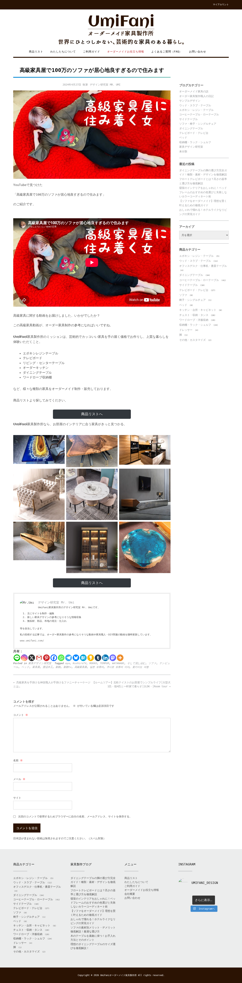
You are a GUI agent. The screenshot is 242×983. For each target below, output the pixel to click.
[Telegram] (68, 657)
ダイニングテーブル (191, 128)
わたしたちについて (63, 51)
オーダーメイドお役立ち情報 (125, 51)
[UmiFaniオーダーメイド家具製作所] (121, 29)
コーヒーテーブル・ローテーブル (199, 114)
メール (19, 779)
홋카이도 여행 (140, 667)
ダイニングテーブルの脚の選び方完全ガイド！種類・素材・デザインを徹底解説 (93, 882)
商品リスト (36, 51)
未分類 (183, 151)
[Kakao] (90, 657)
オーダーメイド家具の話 (193, 91)
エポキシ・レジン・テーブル (196, 109)
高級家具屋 (80, 667)
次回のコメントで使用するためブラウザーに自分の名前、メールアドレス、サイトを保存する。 (75, 816)
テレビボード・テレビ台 (193, 132)
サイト (17, 797)
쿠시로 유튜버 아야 (118, 667)
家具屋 (36, 667)
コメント (20, 714)
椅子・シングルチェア (192, 299)
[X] (31, 657)
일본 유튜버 (97, 667)
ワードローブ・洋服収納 (193, 319)
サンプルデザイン (189, 100)
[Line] (17, 657)
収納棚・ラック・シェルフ (195, 142)
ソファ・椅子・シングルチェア (197, 123)
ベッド (25, 667)
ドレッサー (185, 329)
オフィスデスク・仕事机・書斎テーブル (203, 265)
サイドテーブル (188, 119)
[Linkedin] (105, 657)
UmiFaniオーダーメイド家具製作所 (118, 975)
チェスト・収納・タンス (193, 314)
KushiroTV (79, 663)
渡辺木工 (48, 667)
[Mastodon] (112, 657)
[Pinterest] (46, 657)
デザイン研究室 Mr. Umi (105, 84)
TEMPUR (104, 663)
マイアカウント (221, 4)
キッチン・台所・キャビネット (197, 309)
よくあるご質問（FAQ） (166, 51)
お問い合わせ (197, 51)
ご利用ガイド (91, 51)
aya (67, 663)
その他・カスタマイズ (192, 339)
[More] (120, 657)
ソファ (152, 663)
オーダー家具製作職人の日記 (196, 96)
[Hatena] (83, 657)
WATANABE (118, 663)
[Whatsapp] (61, 657)
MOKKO (93, 663)
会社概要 (129, 893)
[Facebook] (53, 657)
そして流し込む (136, 663)
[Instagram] (24, 657)
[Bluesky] (76, 657)
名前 (18, 760)
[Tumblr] (98, 657)
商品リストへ (92, 414)
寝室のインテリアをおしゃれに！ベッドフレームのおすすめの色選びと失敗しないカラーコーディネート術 (203, 192)
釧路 (58, 667)
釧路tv (67, 667)
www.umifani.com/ (32, 640)
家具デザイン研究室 (39, 663)
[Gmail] (39, 657)
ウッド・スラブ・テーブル (195, 105)
